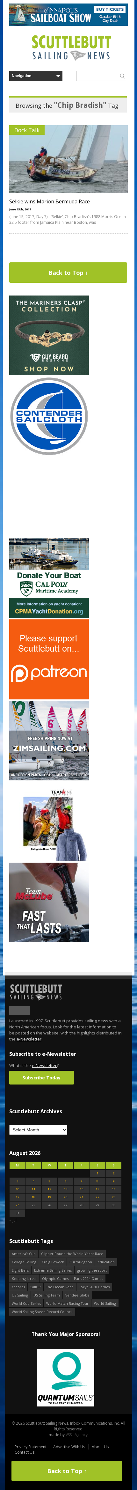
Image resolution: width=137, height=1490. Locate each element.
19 (49, 1197)
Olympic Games (55, 1278)
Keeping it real (24, 1278)
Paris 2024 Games (88, 1278)
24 (17, 1205)
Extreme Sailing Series (53, 1270)
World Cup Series (26, 1303)
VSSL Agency (77, 1434)
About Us (100, 1447)
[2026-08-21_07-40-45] (68, 24)
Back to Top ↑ (68, 272)
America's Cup (24, 1253)
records (18, 1286)
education (106, 1262)
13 (66, 1189)
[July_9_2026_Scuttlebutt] (49, 616)
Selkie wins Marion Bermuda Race (49, 201)
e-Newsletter (29, 1039)
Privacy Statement (31, 1447)
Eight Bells (20, 1270)
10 (17, 1189)
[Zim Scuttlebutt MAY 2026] (49, 779)
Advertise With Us (69, 1447)
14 (81, 1189)
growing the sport (92, 1270)
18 (33, 1197)
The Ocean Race (60, 1286)
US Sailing (20, 1295)
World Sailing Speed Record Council (42, 1311)
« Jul (13, 1220)
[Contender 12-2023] (49, 454)
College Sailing (24, 1262)
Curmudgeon (80, 1262)
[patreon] (49, 698)
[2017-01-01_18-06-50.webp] (65, 1378)
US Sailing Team (46, 1295)
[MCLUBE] (49, 941)
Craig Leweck (53, 1262)
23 (114, 1197)
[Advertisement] (49, 497)
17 (17, 1197)
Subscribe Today (42, 1078)
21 (81, 1197)
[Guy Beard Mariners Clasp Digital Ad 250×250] (49, 373)
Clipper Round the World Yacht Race (72, 1253)
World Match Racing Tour (67, 1303)
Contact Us (24, 1452)
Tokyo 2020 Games (94, 1286)
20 (66, 1197)
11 (33, 1189)
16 (114, 1189)
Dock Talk (27, 130)
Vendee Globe (77, 1295)
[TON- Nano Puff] (49, 860)
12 (49, 1189)
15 (97, 1189)
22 (97, 1197)
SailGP (35, 1286)
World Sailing (105, 1303)
